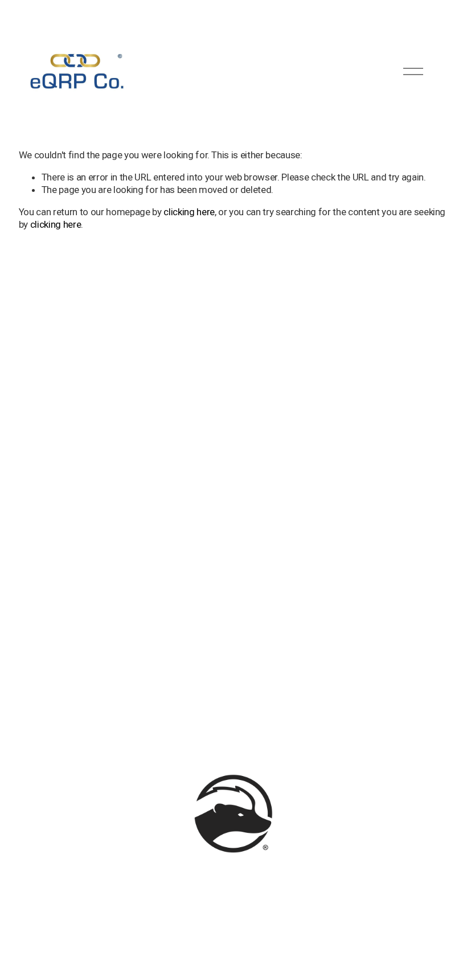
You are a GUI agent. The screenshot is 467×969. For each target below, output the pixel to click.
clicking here (189, 211)
